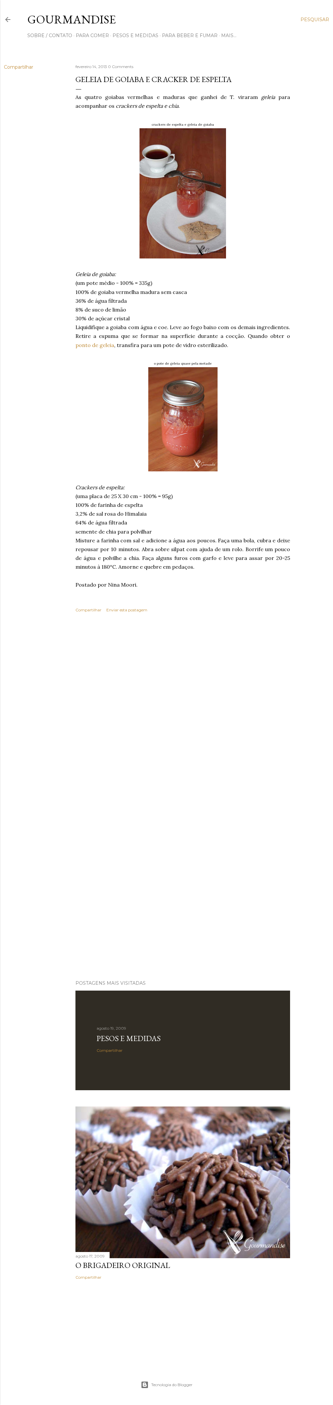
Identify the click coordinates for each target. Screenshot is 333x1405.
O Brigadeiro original (122, 1265)
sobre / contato (49, 35)
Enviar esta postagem (126, 609)
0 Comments (120, 66)
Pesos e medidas (129, 1038)
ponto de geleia (94, 345)
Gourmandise (71, 19)
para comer (92, 35)
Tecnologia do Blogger (172, 1384)
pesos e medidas (135, 35)
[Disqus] (182, 712)
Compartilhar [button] (18, 67)
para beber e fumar (190, 35)
